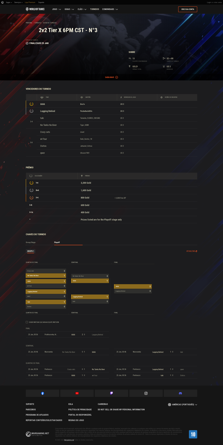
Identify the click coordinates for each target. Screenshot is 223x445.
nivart (82, 132)
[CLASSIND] (193, 434)
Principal (29, 23)
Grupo (30, 251)
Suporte (30, 404)
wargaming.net (37, 434)
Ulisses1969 (84, 153)
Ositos (43, 146)
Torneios (94, 9)
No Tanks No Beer (48, 125)
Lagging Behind (47, 111)
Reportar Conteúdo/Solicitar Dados (44, 420)
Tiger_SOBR (84, 125)
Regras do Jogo (76, 420)
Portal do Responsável (80, 415)
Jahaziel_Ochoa (86, 146)
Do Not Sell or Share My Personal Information (121, 409)
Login (209, 2)
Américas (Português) (183, 404)
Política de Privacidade (80, 409)
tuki (42, 118)
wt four (43, 139)
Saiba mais (109, 77)
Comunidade (108, 9)
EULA (70, 404)
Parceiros (31, 409)
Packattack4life (86, 111)
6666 (42, 104)
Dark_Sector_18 (86, 139)
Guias (67, 9)
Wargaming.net (69, 440)
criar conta (218, 2)
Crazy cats (45, 132)
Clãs (80, 9)
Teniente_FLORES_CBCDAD (90, 118)
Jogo (54, 9)
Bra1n (82, 104)
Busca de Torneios (50, 23)
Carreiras (103, 404)
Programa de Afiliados (37, 415)
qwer (42, 153)
